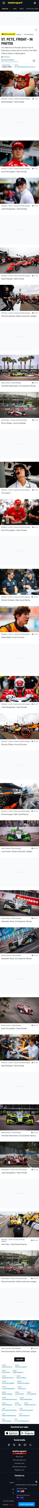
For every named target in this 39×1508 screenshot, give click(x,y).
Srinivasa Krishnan (7, 60)
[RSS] (30, 1445)
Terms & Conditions (9, 1501)
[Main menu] (3, 3)
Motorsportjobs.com (19, 1460)
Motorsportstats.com (19, 1466)
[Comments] (35, 61)
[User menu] (35, 3)
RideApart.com (19, 1470)
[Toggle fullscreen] (36, 30)
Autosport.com (19, 1463)
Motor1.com (19, 1456)
